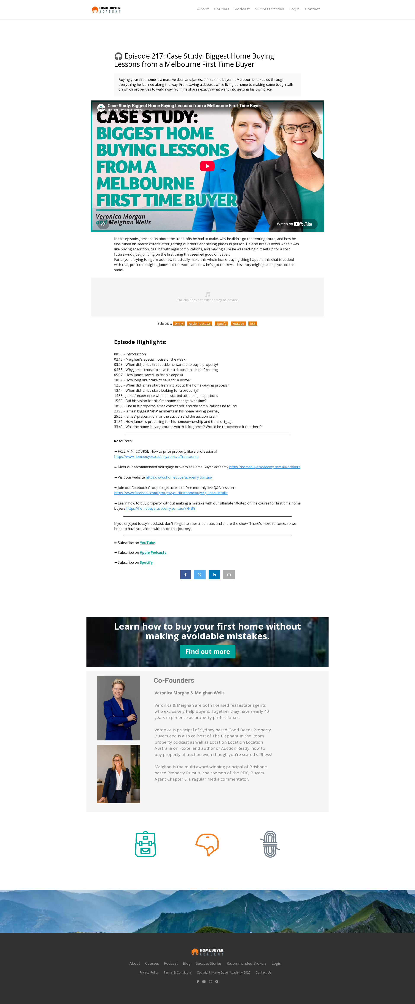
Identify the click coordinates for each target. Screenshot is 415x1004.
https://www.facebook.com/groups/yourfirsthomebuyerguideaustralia (171, 492)
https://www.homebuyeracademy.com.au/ (179, 477)
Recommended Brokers (247, 963)
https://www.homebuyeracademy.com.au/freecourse (156, 456)
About (203, 9)
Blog (187, 963)
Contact (312, 9)
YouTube (147, 542)
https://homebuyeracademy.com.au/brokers (264, 467)
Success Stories (269, 9)
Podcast (242, 9)
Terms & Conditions (178, 972)
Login (294, 9)
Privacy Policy (148, 972)
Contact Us (263, 972)
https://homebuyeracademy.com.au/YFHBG (160, 508)
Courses (221, 9)
